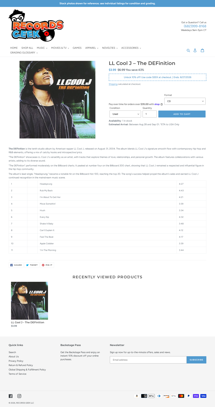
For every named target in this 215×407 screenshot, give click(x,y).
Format (168, 95)
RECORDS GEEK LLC (25, 403)
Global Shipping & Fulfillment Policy (27, 369)
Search (12, 352)
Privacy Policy (16, 361)
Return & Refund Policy (21, 365)
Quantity (147, 108)
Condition (115, 108)
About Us (14, 356)
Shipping (113, 84)
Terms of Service (17, 373)
